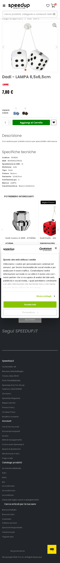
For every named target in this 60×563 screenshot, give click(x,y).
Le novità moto (8, 490)
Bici (3, 482)
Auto (4, 473)
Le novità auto (8, 486)
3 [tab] (34, 70)
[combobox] (30, 14)
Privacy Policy (8, 407)
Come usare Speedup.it (13, 444)
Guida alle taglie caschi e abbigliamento (20, 499)
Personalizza (28, 312)
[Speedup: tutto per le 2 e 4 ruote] (19, 6)
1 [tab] (25, 70)
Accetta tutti (30, 304)
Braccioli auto (8, 514)
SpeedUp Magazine (11, 398)
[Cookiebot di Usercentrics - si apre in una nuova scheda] (39, 249)
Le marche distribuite (11, 468)
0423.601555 (16, 389)
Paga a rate (7, 458)
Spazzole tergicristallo (12, 527)
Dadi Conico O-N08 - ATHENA (20, 238)
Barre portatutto (9, 509)
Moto (4, 477)
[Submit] (54, 14)
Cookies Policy (8, 412)
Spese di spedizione (11, 449)
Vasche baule (8, 532)
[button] (47, 5)
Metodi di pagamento (12, 439)
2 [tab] (30, 70)
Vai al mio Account (10, 426)
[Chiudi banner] (56, 249)
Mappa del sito (9, 403)
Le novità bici (8, 495)
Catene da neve (9, 523)
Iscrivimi (30, 319)
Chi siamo (6, 393)
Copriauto (6, 519)
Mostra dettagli (44, 296)
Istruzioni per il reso (11, 453)
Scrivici (5, 436)
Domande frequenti (11, 431)
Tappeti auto (8, 536)
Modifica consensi (10, 416)
